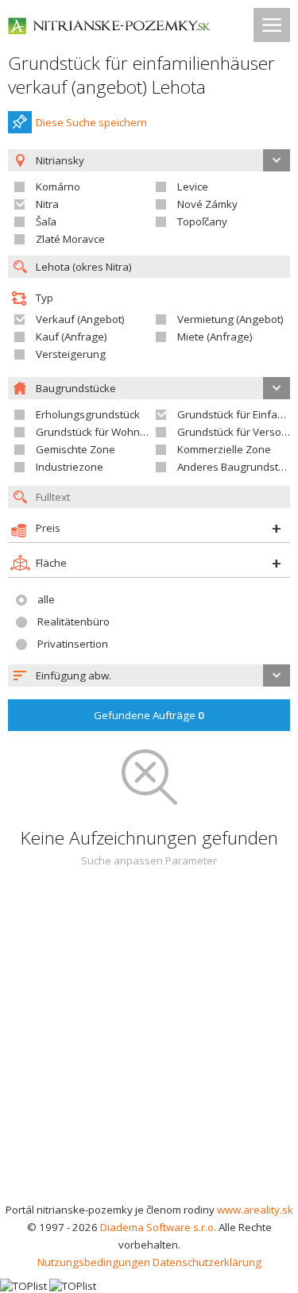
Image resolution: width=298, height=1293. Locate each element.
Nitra (47, 204)
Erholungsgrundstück (88, 414)
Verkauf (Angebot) (80, 319)
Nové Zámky (207, 204)
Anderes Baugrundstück (236, 467)
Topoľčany (202, 221)
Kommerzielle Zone (224, 449)
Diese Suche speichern (91, 122)
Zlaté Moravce (70, 239)
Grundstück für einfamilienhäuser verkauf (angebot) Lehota (141, 75)
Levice (192, 186)
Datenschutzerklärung (207, 1262)
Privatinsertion (72, 644)
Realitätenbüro (73, 621)
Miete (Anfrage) (215, 336)
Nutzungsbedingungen (93, 1262)
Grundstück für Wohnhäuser (105, 432)
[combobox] (149, 675)
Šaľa (46, 221)
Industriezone (69, 467)
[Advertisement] (149, 1044)
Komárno (58, 186)
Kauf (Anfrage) (71, 336)
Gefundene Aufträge (149, 715)
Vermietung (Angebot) (230, 319)
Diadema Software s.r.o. (158, 1227)
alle (46, 599)
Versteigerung (71, 354)
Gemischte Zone (75, 449)
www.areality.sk (255, 1210)
